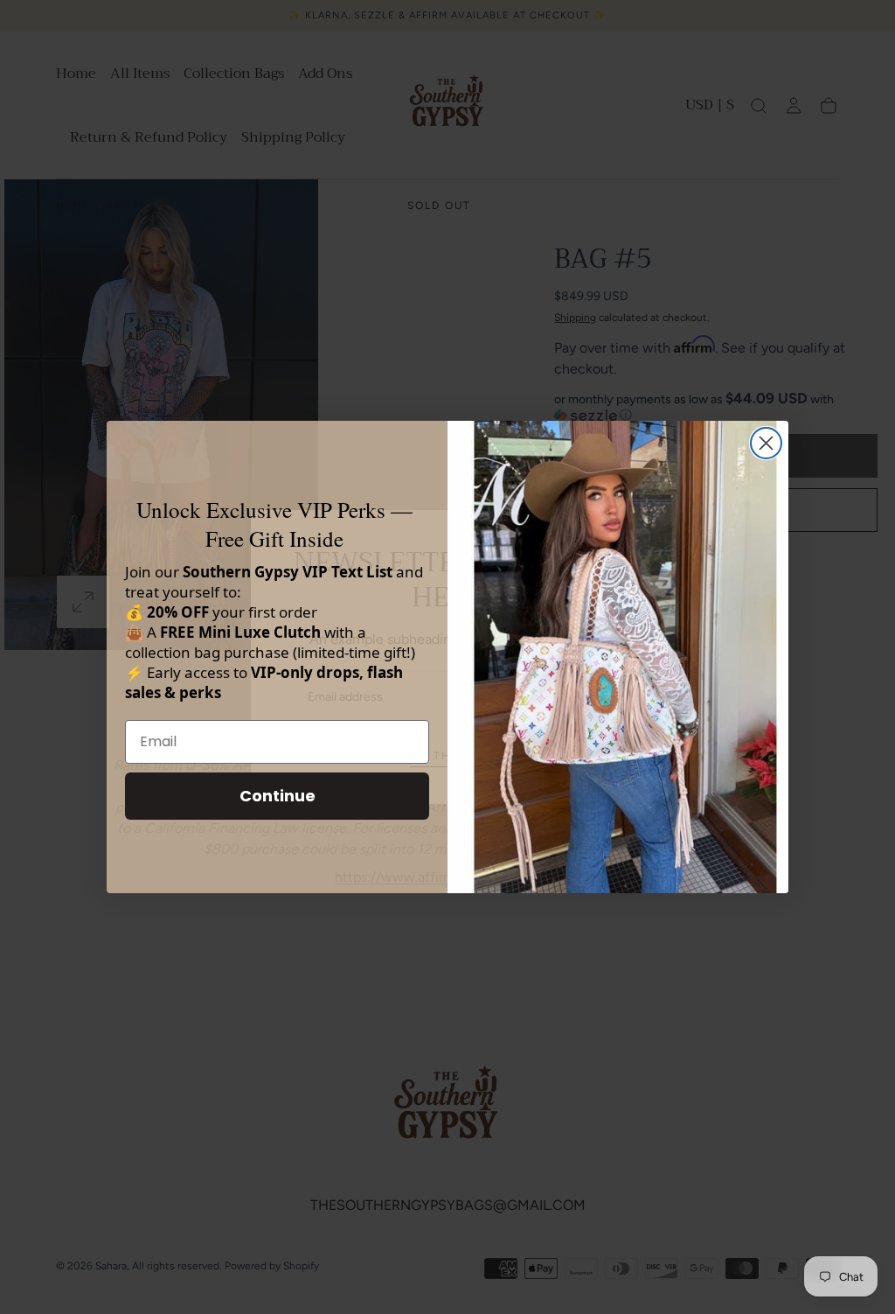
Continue (277, 796)
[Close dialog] (766, 443)
